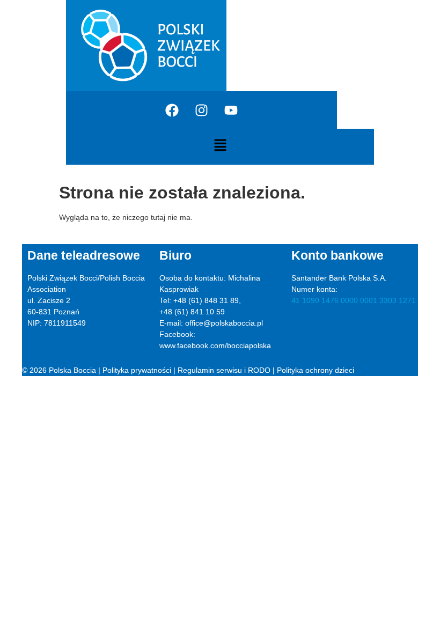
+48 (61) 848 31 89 (206, 300)
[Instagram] (201, 110)
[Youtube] (231, 110)
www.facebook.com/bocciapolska (215, 345)
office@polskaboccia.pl (224, 323)
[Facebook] (172, 110)
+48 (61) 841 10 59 (192, 311)
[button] (220, 146)
